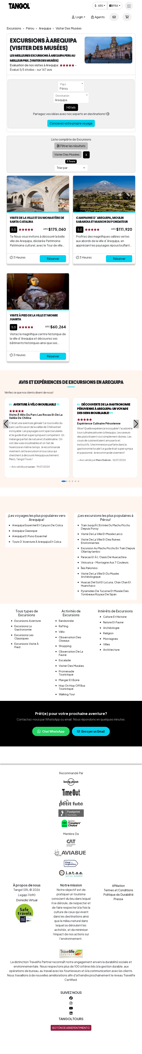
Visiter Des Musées (71, 665)
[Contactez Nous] (114, 17)
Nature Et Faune (113, 622)
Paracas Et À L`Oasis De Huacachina (103, 557)
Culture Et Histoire (115, 616)
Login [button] (79, 17)
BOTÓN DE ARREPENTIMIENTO (71, 1027)
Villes (106, 644)
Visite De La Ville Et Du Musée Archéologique (100, 575)
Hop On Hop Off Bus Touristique (72, 687)
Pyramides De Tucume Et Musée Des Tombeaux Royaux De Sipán (105, 592)
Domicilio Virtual (26, 900)
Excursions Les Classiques (23, 636)
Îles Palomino (89, 568)
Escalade (65, 660)
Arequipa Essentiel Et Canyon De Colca (37, 525)
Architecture (111, 649)
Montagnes (110, 638)
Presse (118, 899)
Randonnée (66, 620)
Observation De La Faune (71, 653)
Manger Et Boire (69, 680)
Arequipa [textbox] (61, 100)
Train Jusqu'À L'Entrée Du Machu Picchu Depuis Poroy (105, 526)
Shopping (65, 646)
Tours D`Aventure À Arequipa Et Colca (36, 541)
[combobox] (71, 86)
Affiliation (118, 886)
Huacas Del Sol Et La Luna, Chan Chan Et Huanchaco (106, 584)
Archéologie (111, 627)
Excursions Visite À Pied (26, 645)
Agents (99, 17)
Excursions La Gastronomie (23, 627)
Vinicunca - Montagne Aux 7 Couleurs (105, 562)
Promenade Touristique (66, 673)
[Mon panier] (127, 17)
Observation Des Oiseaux (70, 639)
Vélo (62, 631)
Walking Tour (67, 694)
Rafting (63, 626)
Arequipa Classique (24, 530)
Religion (108, 633)
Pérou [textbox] (64, 88)
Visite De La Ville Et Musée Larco (102, 534)
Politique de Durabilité (118, 894)
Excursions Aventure (27, 620)
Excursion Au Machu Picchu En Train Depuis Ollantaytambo (108, 549)
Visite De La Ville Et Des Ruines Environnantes (100, 541)
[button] (6, 424)
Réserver (53, 259)
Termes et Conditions (118, 890)
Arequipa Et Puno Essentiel (29, 536)
